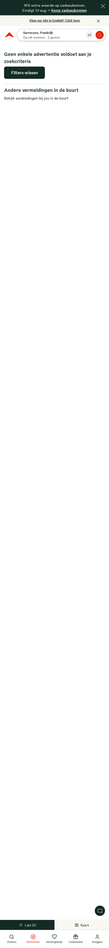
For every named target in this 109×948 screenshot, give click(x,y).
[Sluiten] (103, 6)
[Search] (100, 35)
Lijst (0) (30, 925)
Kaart (85, 925)
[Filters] (89, 35)
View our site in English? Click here (54, 20)
